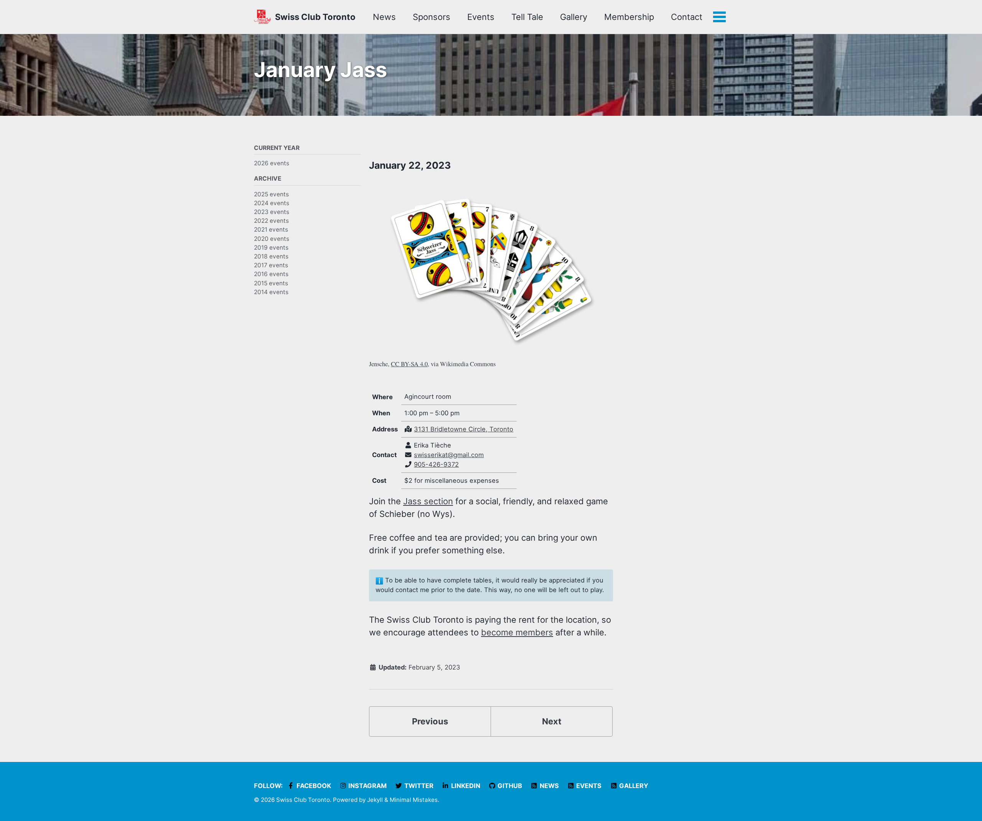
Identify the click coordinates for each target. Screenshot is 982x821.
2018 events (271, 256)
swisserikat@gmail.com (449, 455)
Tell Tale (527, 17)
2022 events (271, 220)
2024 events (271, 202)
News (384, 17)
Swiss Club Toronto (315, 17)
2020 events (271, 238)
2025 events (271, 193)
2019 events (271, 247)
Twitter (418, 786)
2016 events (271, 274)
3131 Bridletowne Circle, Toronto (463, 429)
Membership (629, 17)
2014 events (271, 291)
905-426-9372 (436, 464)
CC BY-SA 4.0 (409, 364)
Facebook (313, 786)
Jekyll (375, 799)
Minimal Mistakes (414, 799)
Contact (686, 17)
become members (517, 632)
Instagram (367, 786)
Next (552, 721)
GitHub (509, 786)
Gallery (573, 17)
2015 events (271, 282)
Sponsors (431, 17)
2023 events (271, 212)
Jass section (428, 501)
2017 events (271, 265)
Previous (430, 721)
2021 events (271, 229)
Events (480, 17)
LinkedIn (465, 786)
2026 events (271, 163)
